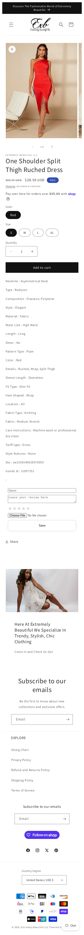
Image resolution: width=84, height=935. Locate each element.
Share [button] (14, 542)
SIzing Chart (20, 750)
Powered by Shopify (60, 927)
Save (42, 525)
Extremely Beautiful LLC (35, 927)
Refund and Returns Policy (30, 770)
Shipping (10, 186)
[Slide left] (32, 147)
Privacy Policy (21, 760)
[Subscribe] (68, 719)
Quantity (11, 243)
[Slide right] (52, 147)
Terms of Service (23, 790)
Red (13, 215)
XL (52, 233)
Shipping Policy (22, 780)
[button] (11, 25)
